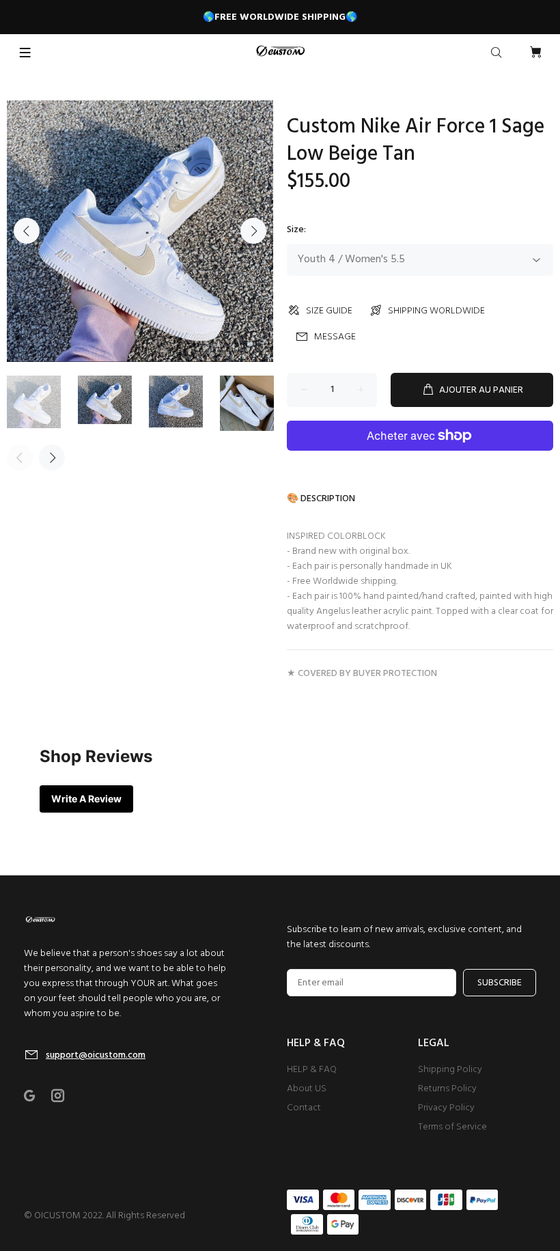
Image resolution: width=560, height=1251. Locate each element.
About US (306, 1089)
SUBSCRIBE (499, 983)
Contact (304, 1108)
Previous (27, 231)
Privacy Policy (446, 1108)
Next (253, 231)
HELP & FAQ (312, 1070)
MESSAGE (335, 337)
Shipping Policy (450, 1070)
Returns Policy (447, 1089)
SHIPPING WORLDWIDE (436, 311)
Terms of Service (452, 1127)
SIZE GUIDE (329, 311)
